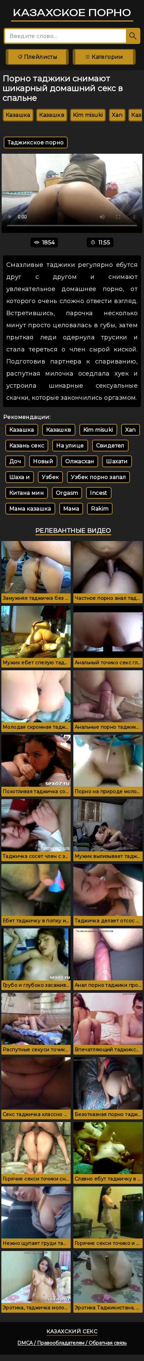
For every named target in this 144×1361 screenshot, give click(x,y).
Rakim (100, 508)
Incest (98, 493)
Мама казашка (30, 508)
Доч (15, 461)
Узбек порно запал (98, 477)
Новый (43, 461)
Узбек (50, 477)
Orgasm (67, 493)
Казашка (18, 115)
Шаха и (19, 477)
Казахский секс (72, 1331)
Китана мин (26, 493)
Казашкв (51, 115)
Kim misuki (88, 115)
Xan (117, 115)
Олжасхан (79, 461)
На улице (70, 445)
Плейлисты (39, 57)
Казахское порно (72, 12)
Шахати (117, 461)
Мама (71, 508)
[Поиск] (133, 36)
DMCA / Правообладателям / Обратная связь (72, 1343)
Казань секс (26, 445)
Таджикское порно (36, 142)
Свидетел (110, 445)
